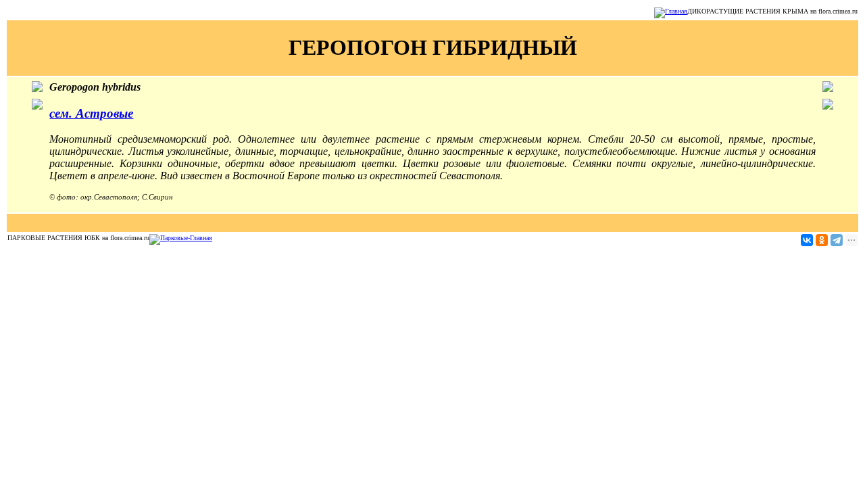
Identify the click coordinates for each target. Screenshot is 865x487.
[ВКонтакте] (807, 240)
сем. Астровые (91, 113)
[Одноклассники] (822, 240)
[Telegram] (837, 240)
